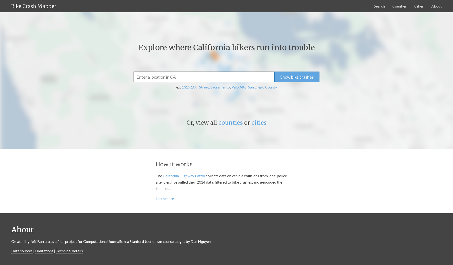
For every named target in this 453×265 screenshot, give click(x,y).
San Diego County (262, 87)
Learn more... (166, 198)
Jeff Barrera (40, 241)
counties (230, 122)
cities (259, 122)
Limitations (44, 251)
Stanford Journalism (146, 241)
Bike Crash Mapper (33, 6)
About (436, 6)
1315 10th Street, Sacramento (206, 87)
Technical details (69, 251)
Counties (399, 6)
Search (379, 6)
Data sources (22, 251)
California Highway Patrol (184, 175)
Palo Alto (239, 87)
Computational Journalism (104, 241)
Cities (419, 6)
